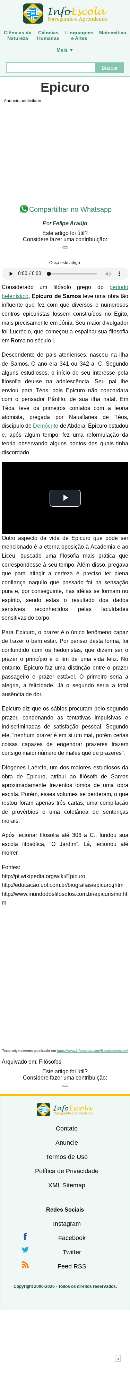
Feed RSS (72, 1266)
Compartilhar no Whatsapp (70, 209)
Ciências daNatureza (18, 35)
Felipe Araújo (70, 223)
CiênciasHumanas (48, 35)
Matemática (112, 32)
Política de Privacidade (66, 1171)
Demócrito (45, 426)
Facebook (72, 1237)
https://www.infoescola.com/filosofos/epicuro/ (92, 1051)
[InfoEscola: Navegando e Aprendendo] (65, 14)
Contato (67, 1128)
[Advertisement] (65, 978)
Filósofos (50, 1062)
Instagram (67, 1223)
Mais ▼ (65, 50)
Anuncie (66, 1142)
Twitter (72, 1252)
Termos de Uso (67, 1156)
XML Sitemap (66, 1185)
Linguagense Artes (79, 35)
